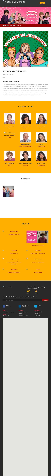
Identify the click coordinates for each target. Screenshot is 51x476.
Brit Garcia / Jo (14, 253)
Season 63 (6, 25)
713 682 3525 (6, 315)
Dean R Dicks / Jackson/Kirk (37, 253)
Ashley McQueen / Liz (14, 234)
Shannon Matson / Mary (37, 262)
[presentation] (1, 15)
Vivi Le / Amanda (37, 272)
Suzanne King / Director (14, 272)
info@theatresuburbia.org (8, 312)
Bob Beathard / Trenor (38, 245)
